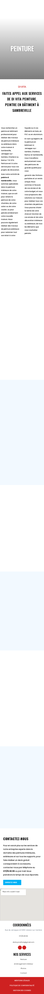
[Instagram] (24, 947)
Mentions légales (22, 980)
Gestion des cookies (22, 990)
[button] (39, 9)
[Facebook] (20, 947)
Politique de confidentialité (22, 985)
